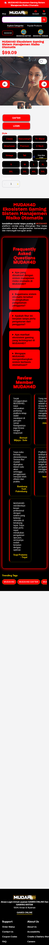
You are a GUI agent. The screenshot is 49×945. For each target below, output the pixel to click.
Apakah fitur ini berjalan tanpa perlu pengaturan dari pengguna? (24, 320)
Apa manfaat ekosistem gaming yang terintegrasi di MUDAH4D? (23, 339)
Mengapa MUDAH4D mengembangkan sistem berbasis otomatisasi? (22, 359)
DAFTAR (16, 118)
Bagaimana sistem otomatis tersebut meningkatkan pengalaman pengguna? (24, 300)
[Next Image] (44, 84)
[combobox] (22, 19)
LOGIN (16, 126)
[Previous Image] (5, 84)
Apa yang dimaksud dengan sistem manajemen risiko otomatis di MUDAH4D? (23, 278)
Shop (4, 14)
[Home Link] (18, 12)
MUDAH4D (41, 223)
